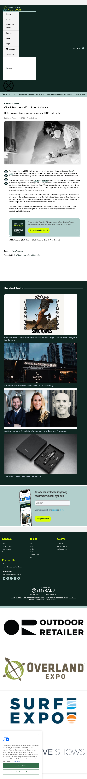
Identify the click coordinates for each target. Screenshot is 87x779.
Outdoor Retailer (62, 546)
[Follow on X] (15, 578)
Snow (31, 546)
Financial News (34, 555)
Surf (39, 255)
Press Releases (11, 104)
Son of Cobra (32, 255)
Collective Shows (62, 549)
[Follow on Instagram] (7, 578)
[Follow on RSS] (18, 578)
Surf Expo (60, 543)
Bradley (36, 180)
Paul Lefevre (22, 255)
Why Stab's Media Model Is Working (60, 94)
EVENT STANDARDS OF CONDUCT (57, 598)
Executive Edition (7, 546)
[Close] (38, 734)
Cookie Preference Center (21, 772)
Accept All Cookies (20, 766)
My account (10, 49)
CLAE (16, 255)
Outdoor (32, 549)
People (31, 557)
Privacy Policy (15, 761)
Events (9, 33)
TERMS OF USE (40, 599)
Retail (31, 552)
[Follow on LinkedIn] (4, 578)
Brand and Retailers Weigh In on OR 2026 (29, 94)
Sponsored (5, 552)
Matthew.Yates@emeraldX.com (12, 574)
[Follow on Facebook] (11, 578)
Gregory (45, 180)
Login (8, 44)
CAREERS (19, 598)
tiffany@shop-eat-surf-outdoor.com (13, 567)
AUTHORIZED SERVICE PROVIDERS (34, 598)
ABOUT (13, 598)
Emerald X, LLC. (40, 594)
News (3, 543)
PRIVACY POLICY (51, 599)
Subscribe (10, 54)
